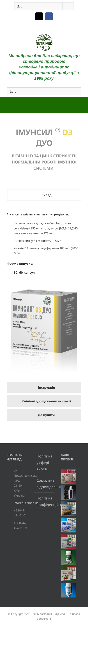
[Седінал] (68, 541)
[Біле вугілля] (68, 492)
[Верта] (68, 476)
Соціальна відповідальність (44, 483)
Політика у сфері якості (44, 463)
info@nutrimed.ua (20, 503)
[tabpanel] (44, 292)
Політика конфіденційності (44, 501)
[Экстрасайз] (68, 590)
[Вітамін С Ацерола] (68, 574)
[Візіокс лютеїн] (68, 525)
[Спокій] (68, 557)
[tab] (44, 195)
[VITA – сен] (68, 509)
